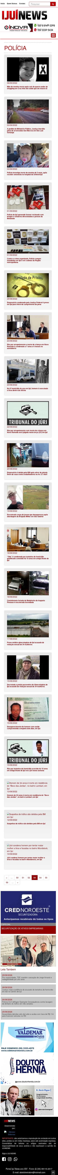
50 (17, 877)
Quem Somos (12, 3)
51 (23, 877)
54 (40, 877)
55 (46, 877)
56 (7, 882)
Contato (22, 3)
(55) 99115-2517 (44, 1168)
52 (29, 877)
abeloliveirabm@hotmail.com (32, 1172)
